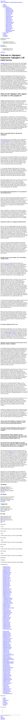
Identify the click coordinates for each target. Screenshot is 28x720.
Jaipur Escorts (8, 24)
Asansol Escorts (6, 569)
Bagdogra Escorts (6, 570)
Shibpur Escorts (6, 681)
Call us (5, 2)
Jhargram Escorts (6, 624)
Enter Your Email (4, 715)
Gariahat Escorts (6, 614)
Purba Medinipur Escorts (8, 662)
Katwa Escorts (6, 631)
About (4, 699)
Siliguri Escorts (6, 684)
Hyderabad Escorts (10, 11)
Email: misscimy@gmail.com (16, 2)
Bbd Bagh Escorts (7, 585)
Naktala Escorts (6, 651)
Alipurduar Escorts (7, 567)
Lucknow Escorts (9, 23)
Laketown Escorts (7, 640)
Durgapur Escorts (6, 611)
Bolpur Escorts (6, 596)
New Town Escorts (7, 653)
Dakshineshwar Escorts (8, 603)
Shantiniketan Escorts (7, 679)
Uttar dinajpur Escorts (7, 693)
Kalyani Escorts (6, 627)
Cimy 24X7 (3, 1)
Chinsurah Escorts (7, 600)
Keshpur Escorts (6, 632)
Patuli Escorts (6, 660)
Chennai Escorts (9, 12)
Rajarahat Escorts (6, 666)
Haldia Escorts (6, 616)
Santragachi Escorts (7, 675)
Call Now (3, 717)
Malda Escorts (6, 642)
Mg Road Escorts (6, 645)
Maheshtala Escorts (7, 641)
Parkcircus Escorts (7, 657)
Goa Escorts (8, 15)
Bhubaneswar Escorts (10, 30)
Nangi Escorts (6, 652)
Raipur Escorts (9, 26)
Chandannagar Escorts (7, 598)
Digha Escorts (6, 608)
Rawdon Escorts (6, 671)
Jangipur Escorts (6, 623)
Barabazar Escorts (7, 578)
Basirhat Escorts (6, 584)
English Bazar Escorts (7, 612)
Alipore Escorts (6, 566)
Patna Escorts (8, 29)
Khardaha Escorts (6, 634)
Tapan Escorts (6, 687)
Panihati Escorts (6, 655)
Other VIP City (6, 6)
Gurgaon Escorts (9, 19)
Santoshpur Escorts (7, 674)
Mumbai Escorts (9, 9)
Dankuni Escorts (6, 604)
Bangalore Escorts (9, 10)
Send (2, 716)
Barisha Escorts (6, 581)
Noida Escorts (9, 18)
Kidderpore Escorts (7, 635)
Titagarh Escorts (6, 689)
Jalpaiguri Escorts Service (10, 332)
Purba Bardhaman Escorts (8, 661)
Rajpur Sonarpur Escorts (8, 667)
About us (5, 5)
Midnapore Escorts (7, 646)
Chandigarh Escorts (10, 22)
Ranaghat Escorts (6, 668)
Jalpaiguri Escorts (4, 63)
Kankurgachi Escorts (7, 628)
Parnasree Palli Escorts (7, 658)
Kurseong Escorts (6, 639)
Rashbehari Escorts (7, 669)
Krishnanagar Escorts (7, 638)
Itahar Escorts (6, 620)
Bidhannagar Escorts (7, 592)
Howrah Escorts (6, 619)
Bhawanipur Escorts (7, 591)
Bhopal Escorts (9, 25)
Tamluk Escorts (6, 686)
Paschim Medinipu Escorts (8, 659)
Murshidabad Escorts (7, 647)
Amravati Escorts (9, 28)
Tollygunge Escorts (7, 691)
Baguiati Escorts (6, 571)
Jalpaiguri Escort (11, 451)
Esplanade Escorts (7, 613)
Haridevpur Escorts (7, 617)
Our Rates (5, 35)
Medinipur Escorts (7, 644)
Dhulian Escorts (6, 606)
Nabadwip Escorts (7, 648)
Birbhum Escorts (6, 593)
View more (3, 45)
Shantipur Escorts (6, 680)
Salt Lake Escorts (6, 672)
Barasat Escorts (6, 579)
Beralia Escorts (6, 587)
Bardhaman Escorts (7, 580)
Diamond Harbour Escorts (8, 607)
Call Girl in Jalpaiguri (5, 140)
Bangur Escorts (6, 576)
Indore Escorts (9, 20)
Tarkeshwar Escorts (7, 688)
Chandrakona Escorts (7, 599)
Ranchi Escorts (9, 31)
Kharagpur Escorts (7, 633)
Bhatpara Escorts (6, 590)
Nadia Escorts (6, 650)
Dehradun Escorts (9, 16)
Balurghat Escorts (6, 573)
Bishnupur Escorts (7, 594)
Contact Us (5, 36)
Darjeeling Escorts (7, 605)
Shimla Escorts (9, 17)
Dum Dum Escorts (7, 610)
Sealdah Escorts (6, 677)
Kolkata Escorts (9, 13)
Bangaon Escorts (6, 574)
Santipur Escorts (6, 673)
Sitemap (4, 705)
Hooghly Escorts (6, 618)
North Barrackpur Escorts (8, 654)
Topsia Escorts (6, 692)
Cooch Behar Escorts (7, 601)
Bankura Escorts (6, 577)
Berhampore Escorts (7, 589)
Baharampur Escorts (7, 572)
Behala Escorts (6, 586)
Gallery (4, 33)
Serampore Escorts (7, 678)
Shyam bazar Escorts (7, 682)
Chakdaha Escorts (7, 597)
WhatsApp (3, 718)
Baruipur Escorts (6, 583)
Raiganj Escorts (6, 665)
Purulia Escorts (6, 664)
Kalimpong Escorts (7, 626)
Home (4, 4)
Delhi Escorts (8, 8)
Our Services (5, 32)
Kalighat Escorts (6, 625)
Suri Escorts (5, 685)
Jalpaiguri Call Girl (9, 264)
